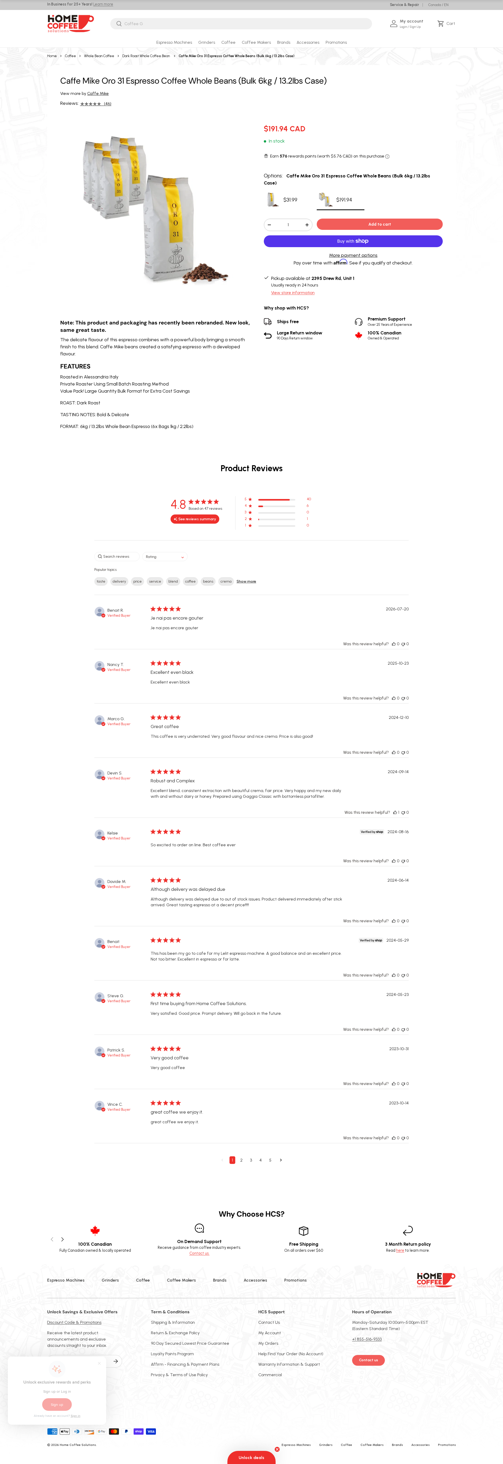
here (400, 1250)
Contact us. (199, 1253)
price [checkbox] (137, 581)
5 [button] (270, 1160)
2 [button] (241, 1160)
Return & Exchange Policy (175, 1332)
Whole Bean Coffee (99, 56)
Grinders (206, 42)
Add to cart (379, 224)
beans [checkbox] (208, 581)
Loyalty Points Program (172, 1353)
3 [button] (251, 1160)
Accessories (308, 42)
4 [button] (260, 1160)
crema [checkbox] (226, 581)
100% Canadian (384, 335)
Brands (283, 42)
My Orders (268, 1343)
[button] (447, 23)
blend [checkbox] (173, 581)
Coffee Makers (256, 42)
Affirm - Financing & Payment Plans (185, 1364)
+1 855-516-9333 (367, 1339)
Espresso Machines (174, 42)
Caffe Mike (98, 93)
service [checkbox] (155, 581)
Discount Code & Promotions (74, 1322)
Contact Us (269, 1322)
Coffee (228, 42)
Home (52, 56)
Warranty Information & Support (289, 1364)
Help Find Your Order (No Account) (290, 1353)
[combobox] (241, 23)
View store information (293, 292)
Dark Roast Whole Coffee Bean (146, 56)
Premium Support (390, 321)
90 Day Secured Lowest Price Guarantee (190, 1343)
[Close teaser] (277, 1449)
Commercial (270, 1374)
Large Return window (299, 335)
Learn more (103, 4)
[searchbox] (117, 556)
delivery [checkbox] (119, 581)
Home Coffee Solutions (78, 1445)
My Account (269, 1332)
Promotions (336, 42)
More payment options (353, 255)
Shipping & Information (173, 1322)
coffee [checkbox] (190, 581)
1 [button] (232, 1160)
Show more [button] (246, 581)
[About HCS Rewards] (387, 156)
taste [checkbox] (101, 581)
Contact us (368, 1360)
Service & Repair (404, 4)
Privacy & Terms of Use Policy (179, 1374)
